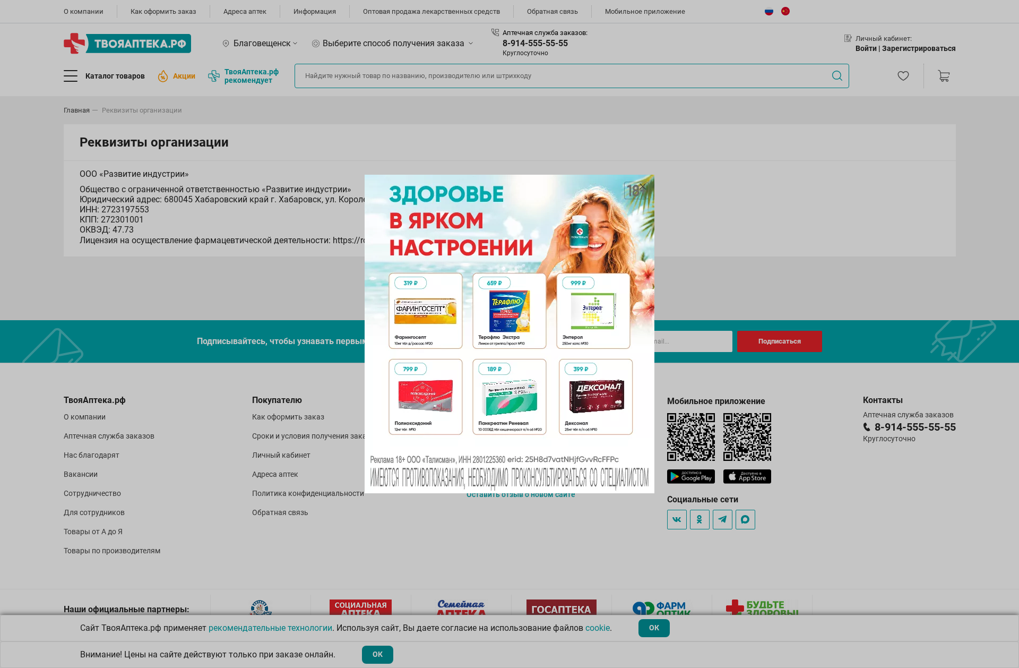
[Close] (642, 186)
